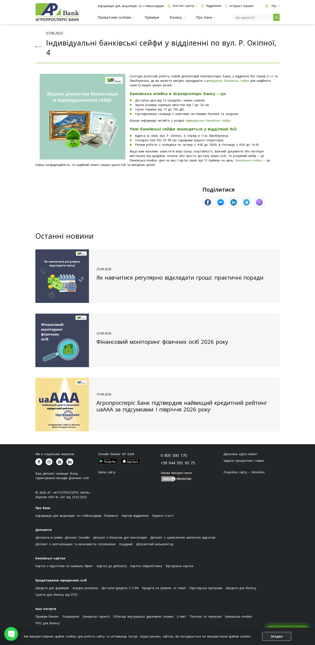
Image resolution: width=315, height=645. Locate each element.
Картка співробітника (146, 566)
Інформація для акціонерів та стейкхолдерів (131, 6)
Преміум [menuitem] (152, 17)
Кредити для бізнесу (241, 588)
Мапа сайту (107, 472)
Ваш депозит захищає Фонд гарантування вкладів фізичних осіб (62, 475)
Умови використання (176, 473)
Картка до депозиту (112, 566)
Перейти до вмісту (6, 32)
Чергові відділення (134, 516)
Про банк (42, 508)
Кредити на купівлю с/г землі (164, 588)
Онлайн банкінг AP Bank (116, 454)
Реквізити (111, 516)
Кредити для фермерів (52, 588)
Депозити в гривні (49, 537)
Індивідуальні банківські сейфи (207, 120)
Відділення (213, 6)
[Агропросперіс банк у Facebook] (38, 461)
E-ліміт (181, 616)
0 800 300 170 (174, 455)
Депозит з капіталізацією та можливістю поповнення (75, 544)
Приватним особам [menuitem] (115, 17)
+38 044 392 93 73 (178, 462)
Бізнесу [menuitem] (176, 17)
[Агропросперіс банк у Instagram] (49, 461)
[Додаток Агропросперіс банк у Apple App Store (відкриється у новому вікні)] (130, 461)
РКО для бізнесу (47, 623)
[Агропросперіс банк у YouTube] (59, 461)
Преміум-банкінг (47, 616)
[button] (267, 5)
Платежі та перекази (205, 616)
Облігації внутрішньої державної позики (143, 616)
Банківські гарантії (96, 616)
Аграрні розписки (85, 588)
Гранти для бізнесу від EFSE (56, 595)
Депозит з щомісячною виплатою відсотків (182, 537)
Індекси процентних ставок (244, 461)
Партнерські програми (205, 588)
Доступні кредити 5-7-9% (119, 588)
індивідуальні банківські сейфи (226, 81)
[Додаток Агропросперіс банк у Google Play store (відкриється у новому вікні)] (107, 461)
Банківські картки (50, 558)
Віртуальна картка (179, 566)
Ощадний (125, 544)
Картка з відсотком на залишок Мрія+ (64, 566)
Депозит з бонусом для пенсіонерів (120, 537)
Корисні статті (163, 516)
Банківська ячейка (248, 160)
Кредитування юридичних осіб (61, 580)
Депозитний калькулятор (154, 544)
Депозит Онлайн (77, 537)
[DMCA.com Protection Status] (177, 479)
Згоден (276, 636)
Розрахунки (70, 616)
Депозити (43, 530)
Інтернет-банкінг (241, 6)
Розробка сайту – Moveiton (244, 472)
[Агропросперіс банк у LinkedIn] (69, 461)
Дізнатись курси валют (241, 454)
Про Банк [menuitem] (204, 17)
